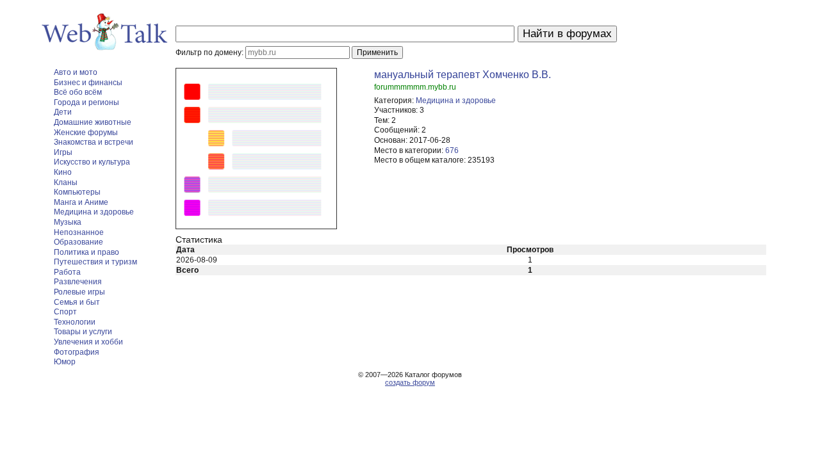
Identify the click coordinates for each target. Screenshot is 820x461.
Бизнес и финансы (88, 82)
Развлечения (78, 281)
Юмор (65, 361)
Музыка (67, 222)
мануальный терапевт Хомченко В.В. (462, 74)
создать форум (410, 382)
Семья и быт (77, 302)
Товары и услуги (83, 331)
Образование (78, 242)
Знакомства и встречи (93, 142)
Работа (67, 272)
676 (452, 150)
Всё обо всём (78, 92)
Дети (63, 112)
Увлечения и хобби (88, 341)
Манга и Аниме (81, 202)
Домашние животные (92, 122)
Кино (63, 172)
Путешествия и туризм (95, 261)
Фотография (76, 352)
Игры (63, 152)
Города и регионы (86, 102)
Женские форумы (86, 132)
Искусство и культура (92, 162)
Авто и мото (75, 72)
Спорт (65, 311)
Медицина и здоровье (94, 211)
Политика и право (86, 252)
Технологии (74, 322)
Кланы (66, 182)
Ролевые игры (79, 291)
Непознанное (79, 232)
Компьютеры (77, 192)
